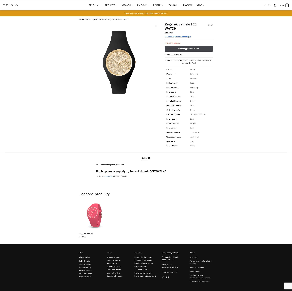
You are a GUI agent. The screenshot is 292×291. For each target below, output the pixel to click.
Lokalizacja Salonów (169, 272)
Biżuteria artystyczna (115, 276)
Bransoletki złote (85, 271)
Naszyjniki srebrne (113, 263)
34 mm (193, 101)
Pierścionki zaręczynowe (143, 263)
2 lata (192, 141)
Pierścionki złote (85, 274)
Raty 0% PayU (195, 271)
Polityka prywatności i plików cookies (200, 262)
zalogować (108, 176)
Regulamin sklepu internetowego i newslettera (200, 276)
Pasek (192, 83)
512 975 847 (166, 265)
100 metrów (194, 132)
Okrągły (193, 123)
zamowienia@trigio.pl (170, 267)
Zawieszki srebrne (114, 260)
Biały (192, 92)
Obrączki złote (84, 257)
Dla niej (193, 70)
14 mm (193, 96)
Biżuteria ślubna (140, 267)
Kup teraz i (178, 37)
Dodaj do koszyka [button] (94, 241)
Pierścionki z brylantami (143, 257)
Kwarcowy (194, 74)
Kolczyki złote (84, 261)
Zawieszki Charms (141, 270)
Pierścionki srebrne (114, 270)
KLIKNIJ (164, 13)
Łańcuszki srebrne (114, 273)
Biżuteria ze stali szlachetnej (145, 276)
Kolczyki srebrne (113, 257)
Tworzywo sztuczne (198, 114)
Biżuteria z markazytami (143, 273)
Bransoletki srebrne (114, 267)
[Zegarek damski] (94, 215)
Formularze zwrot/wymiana (200, 282)
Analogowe (194, 137)
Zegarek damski (86, 233)
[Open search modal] (266, 5)
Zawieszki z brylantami (143, 260)
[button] (156, 25)
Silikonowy (194, 88)
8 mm (192, 110)
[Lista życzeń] (106, 203)
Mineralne (193, 79)
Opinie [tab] (144, 158)
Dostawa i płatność (197, 268)
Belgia (192, 146)
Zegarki (94, 19)
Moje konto (194, 257)
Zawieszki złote (85, 264)
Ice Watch (102, 19)
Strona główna (84, 19)
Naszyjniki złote (85, 267)
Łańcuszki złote (85, 277)
